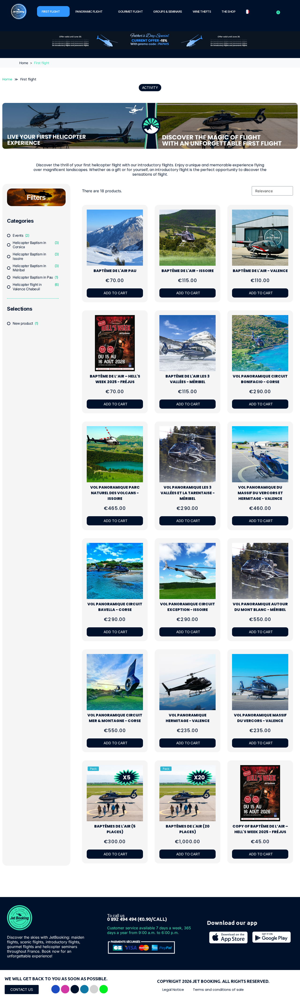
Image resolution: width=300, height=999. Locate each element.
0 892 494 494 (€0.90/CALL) (137, 919)
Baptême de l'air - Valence (260, 270)
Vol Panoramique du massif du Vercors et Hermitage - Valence (260, 493)
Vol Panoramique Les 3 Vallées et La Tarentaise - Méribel (188, 493)
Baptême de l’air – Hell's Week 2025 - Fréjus (115, 379)
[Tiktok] (75, 989)
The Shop (228, 11)
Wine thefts (202, 11)
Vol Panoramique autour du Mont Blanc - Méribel (260, 606)
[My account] (271, 11)
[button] (33, 221)
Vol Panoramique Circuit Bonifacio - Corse (260, 379)
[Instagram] (65, 989)
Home (7, 79)
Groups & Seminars (167, 11)
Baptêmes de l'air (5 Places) (114, 829)
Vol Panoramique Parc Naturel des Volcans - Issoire (115, 493)
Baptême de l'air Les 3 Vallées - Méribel (187, 379)
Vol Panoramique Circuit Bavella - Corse (114, 606)
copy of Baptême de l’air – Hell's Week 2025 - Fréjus (260, 829)
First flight (51, 11)
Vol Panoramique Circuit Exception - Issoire (187, 606)
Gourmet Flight (130, 11)
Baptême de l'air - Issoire (187, 270)
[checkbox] (18, 235)
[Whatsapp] (103, 989)
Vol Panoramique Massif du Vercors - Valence (260, 717)
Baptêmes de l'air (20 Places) (188, 829)
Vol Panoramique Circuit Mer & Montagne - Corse (114, 717)
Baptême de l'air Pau (115, 270)
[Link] (94, 989)
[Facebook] (55, 989)
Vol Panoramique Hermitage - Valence (188, 717)
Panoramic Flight (89, 11)
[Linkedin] (84, 989)
